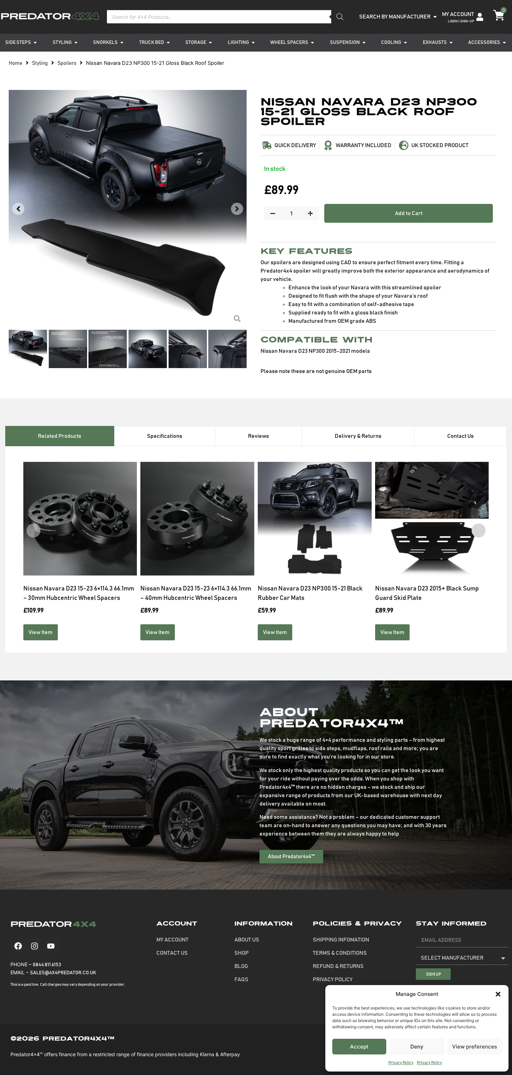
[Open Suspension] (364, 42)
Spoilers (66, 63)
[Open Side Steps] (35, 42)
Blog (241, 966)
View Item (41, 632)
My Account (458, 14)
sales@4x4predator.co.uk (63, 972)
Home (15, 63)
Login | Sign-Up (461, 21)
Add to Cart (408, 213)
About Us (246, 940)
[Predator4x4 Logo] (50, 17)
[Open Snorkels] (121, 42)
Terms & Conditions (340, 953)
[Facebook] (18, 946)
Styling (40, 63)
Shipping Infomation (341, 940)
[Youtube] (51, 946)
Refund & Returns (338, 966)
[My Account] (480, 17)
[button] (498, 994)
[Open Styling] (75, 42)
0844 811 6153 (47, 964)
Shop (241, 953)
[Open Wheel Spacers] (312, 42)
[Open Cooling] (405, 42)
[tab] (59, 436)
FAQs (241, 979)
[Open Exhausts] (451, 42)
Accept (359, 1046)
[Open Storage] (210, 42)
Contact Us (172, 953)
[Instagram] (34, 946)
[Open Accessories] (504, 42)
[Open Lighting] (253, 42)
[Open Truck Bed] (168, 42)
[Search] (340, 17)
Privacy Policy (400, 1063)
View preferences (474, 1046)
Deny (417, 1046)
